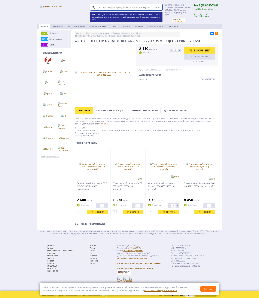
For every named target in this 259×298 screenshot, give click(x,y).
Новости (115, 26)
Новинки (51, 253)
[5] (177, 69)
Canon (92, 248)
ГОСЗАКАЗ (52, 265)
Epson (92, 250)
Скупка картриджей (156, 26)
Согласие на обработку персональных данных (139, 263)
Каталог (44, 26)
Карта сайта (52, 270)
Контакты (173, 26)
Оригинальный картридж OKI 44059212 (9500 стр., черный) (199, 185)
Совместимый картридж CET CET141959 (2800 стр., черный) (127, 186)
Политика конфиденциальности (132, 258)
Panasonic (94, 258)
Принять (208, 289)
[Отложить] (79, 211)
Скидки (50, 258)
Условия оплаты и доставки (60, 250)
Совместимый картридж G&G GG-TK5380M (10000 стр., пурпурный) (92, 186)
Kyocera (93, 255)
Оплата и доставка (97, 26)
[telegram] (208, 15)
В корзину (202, 50)
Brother (93, 245)
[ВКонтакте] (212, 33)
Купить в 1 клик (201, 57)
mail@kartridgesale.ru (203, 9)
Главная (51, 245)
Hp (91, 253)
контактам (103, 123)
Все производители (50, 156)
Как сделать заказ (76, 26)
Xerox (92, 263)
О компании (58, 26)
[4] (174, 69)
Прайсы (126, 26)
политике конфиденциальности (160, 290)
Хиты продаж (53, 255)
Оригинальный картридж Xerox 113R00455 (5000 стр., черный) (162, 186)
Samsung (94, 260)
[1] (167, 69)
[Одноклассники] (216, 33)
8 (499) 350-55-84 (133, 248)
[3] (172, 69)
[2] (169, 69)
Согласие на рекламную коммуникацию (136, 268)
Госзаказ (138, 26)
